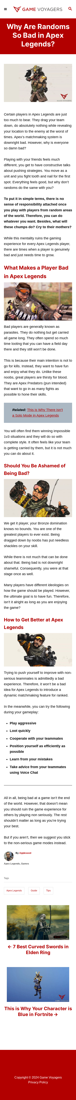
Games (25, 863)
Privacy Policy (38, 1082)
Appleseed (25, 853)
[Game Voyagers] (38, 9)
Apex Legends (12, 863)
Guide (34, 890)
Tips (48, 890)
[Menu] (6, 9)
